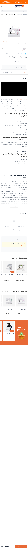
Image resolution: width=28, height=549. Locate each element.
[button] (2, 270)
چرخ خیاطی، (19, 61)
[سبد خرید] (4, 6)
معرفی (24, 72)
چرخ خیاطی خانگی (13, 61)
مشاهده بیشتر (5, 258)
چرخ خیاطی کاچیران (23, 54)
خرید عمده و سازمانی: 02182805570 (12, 53)
